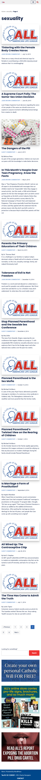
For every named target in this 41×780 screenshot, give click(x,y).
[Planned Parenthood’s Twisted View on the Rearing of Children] (20, 416)
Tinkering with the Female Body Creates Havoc (18, 49)
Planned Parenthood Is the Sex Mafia (18, 379)
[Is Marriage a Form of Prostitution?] (20, 470)
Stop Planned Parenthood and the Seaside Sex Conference (18, 324)
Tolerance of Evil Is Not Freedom (15, 274)
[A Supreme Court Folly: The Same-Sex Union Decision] (20, 80)
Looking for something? (9, 649)
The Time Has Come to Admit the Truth (20, 597)
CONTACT (20, 778)
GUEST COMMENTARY (8, 152)
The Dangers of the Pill (15, 148)
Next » (17, 632)
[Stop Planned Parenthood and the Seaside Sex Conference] (20, 308)
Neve (3, 771)
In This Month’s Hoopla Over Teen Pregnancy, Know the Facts (19, 173)
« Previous (6, 627)
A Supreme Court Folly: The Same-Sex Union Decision (18, 95)
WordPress (17, 771)
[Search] (38, 2)
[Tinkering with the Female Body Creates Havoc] (20, 34)
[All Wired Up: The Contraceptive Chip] (20, 531)
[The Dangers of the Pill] (20, 132)
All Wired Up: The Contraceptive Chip (14, 546)
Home (3, 11)
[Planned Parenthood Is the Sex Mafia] (20, 365)
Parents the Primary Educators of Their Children (19, 245)
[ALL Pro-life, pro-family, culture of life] (3, 2)
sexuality (9, 11)
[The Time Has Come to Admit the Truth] (20, 582)
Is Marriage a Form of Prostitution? (15, 485)
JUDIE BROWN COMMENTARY (10, 54)
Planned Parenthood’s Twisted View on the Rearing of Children (19, 432)
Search (34, 653)
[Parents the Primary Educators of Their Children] (20, 230)
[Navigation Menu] (33, 2)
